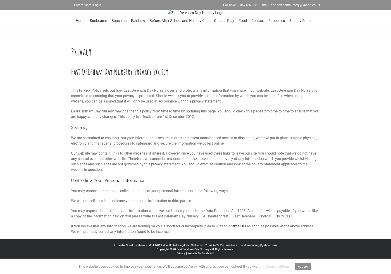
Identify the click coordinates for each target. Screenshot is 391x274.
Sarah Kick (208, 253)
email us (239, 226)
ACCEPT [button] (303, 266)
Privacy (181, 253)
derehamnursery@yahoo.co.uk (258, 245)
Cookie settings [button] (278, 266)
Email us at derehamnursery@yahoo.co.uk (290, 5)
